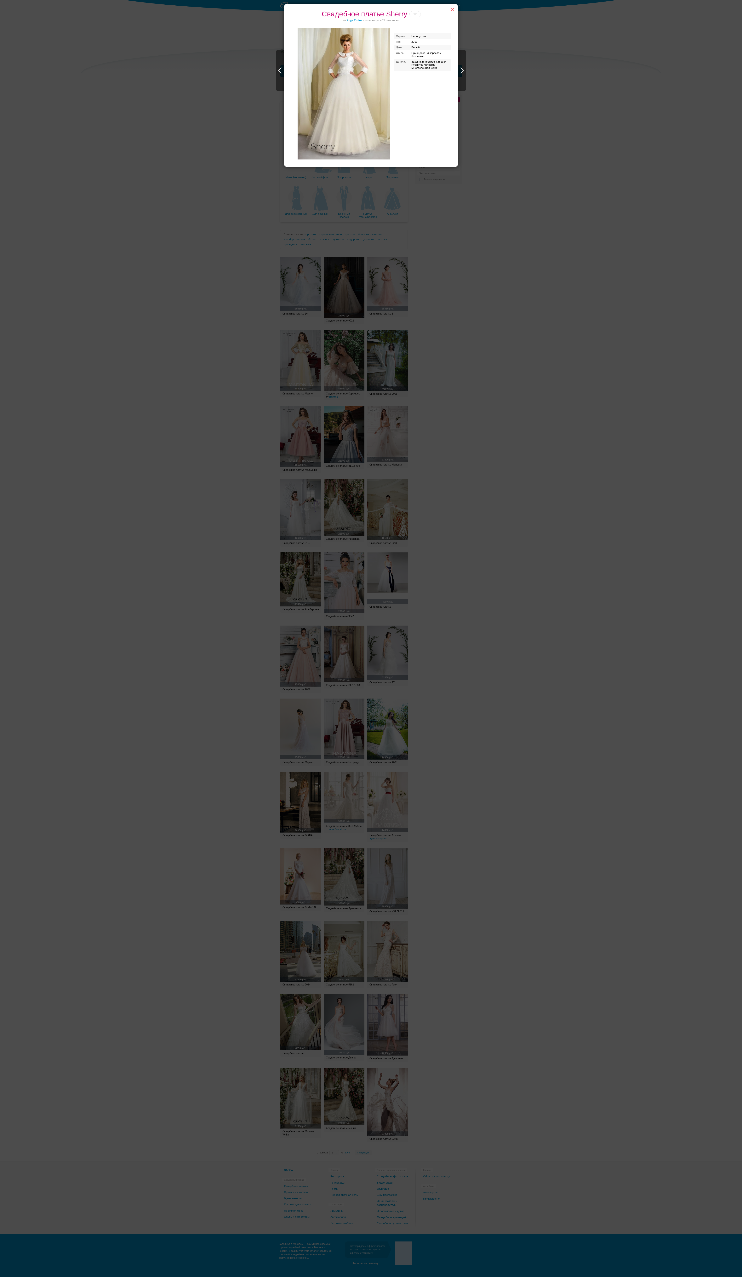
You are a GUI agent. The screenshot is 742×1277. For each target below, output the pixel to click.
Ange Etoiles (355, 20)
